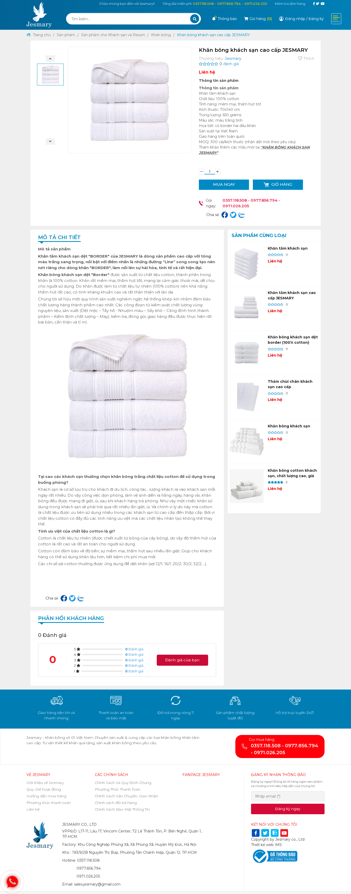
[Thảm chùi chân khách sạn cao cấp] (246, 397)
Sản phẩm (66, 35)
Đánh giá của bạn (182, 659)
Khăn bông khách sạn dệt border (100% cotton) (293, 340)
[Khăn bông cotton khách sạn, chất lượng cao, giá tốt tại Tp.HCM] (246, 486)
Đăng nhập (295, 18)
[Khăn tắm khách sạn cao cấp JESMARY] (246, 308)
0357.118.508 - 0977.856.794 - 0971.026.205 (230, 4)
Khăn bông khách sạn (289, 426)
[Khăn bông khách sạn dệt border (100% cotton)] (246, 353)
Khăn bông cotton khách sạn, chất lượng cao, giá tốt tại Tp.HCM (292, 476)
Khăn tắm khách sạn (288, 248)
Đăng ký (316, 18)
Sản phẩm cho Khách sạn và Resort (113, 35)
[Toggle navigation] (336, 18)
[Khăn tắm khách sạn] (246, 264)
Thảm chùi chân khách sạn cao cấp (290, 384)
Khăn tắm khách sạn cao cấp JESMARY (292, 295)
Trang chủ (41, 35)
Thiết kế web (262, 844)
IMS (278, 844)
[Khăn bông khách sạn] (246, 442)
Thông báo (226, 18)
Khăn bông (161, 35)
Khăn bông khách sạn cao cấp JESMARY (213, 35)
